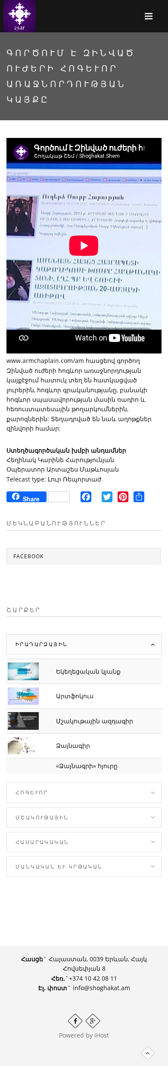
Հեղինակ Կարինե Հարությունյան (60, 460)
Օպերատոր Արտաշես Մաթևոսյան (62, 469)
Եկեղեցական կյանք (88, 671)
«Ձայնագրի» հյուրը (87, 766)
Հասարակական (42, 842)
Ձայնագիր (73, 745)
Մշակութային (42, 817)
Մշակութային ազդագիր (94, 721)
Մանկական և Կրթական (59, 866)
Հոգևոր (32, 792)
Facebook (28, 556)
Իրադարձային (42, 644)
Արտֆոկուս (74, 696)
